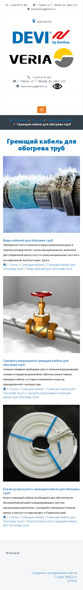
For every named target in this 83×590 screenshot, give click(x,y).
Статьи (37, 120)
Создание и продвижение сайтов (54, 573)
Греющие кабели (60, 120)
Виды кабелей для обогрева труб (49, 268)
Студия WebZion (65, 577)
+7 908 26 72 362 (18, 5)
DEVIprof (14, 553)
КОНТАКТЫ (44, 21)
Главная (21, 120)
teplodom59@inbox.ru (43, 9)
